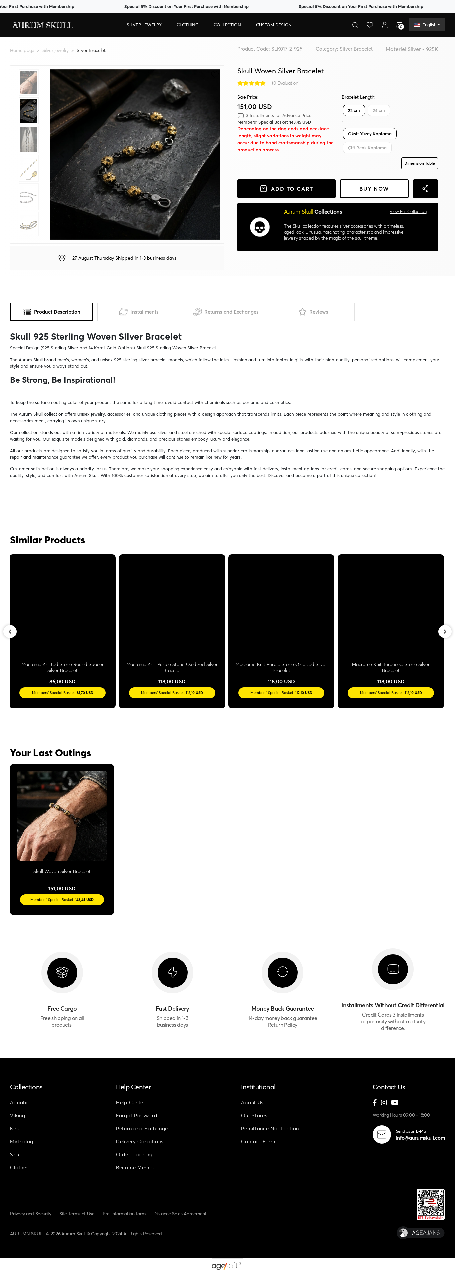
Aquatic (19, 1102)
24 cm (379, 110)
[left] (10, 631)
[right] (445, 631)
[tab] (51, 312)
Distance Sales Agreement (179, 1214)
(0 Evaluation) (286, 83)
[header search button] (355, 24)
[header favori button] (370, 25)
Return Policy (282, 1024)
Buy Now (374, 188)
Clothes (19, 1167)
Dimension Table (419, 163)
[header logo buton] (42, 24)
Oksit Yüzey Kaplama (370, 133)
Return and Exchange (142, 1128)
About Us (252, 1102)
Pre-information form (124, 1214)
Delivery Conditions (139, 1141)
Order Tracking (134, 1154)
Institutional (258, 1087)
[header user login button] (384, 25)
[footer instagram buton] (384, 1103)
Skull (15, 1154)
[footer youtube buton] (395, 1103)
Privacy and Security (30, 1214)
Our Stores (254, 1115)
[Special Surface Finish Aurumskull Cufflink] (63, 607)
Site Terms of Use (77, 1214)
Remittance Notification (270, 1128)
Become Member (136, 1167)
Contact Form (258, 1141)
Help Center (133, 1087)
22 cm (354, 110)
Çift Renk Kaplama (367, 147)
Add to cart (292, 188)
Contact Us (389, 1087)
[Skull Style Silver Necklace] (172, 607)
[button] (144, 25)
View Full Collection (408, 211)
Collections (26, 1087)
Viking (17, 1115)
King (15, 1128)
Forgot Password (136, 1115)
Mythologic (23, 1141)
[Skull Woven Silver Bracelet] (62, 816)
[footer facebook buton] (375, 1103)
